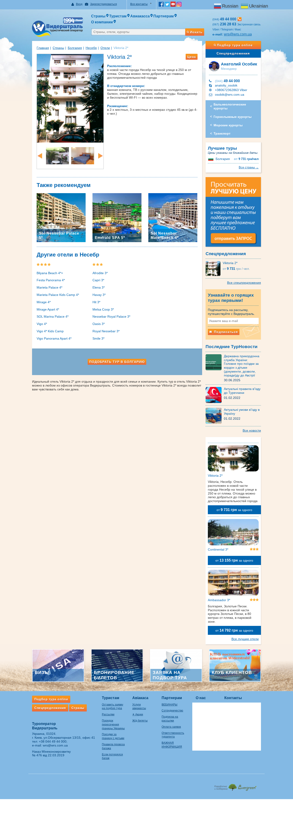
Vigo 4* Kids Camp (50, 331)
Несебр (91, 48)
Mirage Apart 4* (48, 309)
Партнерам (172, 698)
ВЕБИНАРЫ (169, 704)
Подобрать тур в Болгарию (117, 362)
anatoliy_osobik (226, 85)
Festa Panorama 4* (51, 280)
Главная (43, 48)
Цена (191, 57)
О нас (201, 698)
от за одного (234, 510)
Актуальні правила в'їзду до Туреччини (242, 391)
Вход (79, 4)
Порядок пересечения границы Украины (113, 724)
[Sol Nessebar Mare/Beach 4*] (172, 217)
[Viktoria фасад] (70, 98)
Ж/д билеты (140, 720)
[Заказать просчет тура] (233, 214)
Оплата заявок (171, 726)
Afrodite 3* (100, 273)
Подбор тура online (235, 45)
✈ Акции (137, 714)
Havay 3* (99, 295)
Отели (105, 48)
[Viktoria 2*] (214, 268)
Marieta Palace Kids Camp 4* (58, 295)
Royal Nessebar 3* (105, 331)
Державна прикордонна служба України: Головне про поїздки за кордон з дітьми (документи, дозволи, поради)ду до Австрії (241, 365)
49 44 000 (227, 81)
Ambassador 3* (219, 600)
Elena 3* (98, 287)
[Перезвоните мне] (239, 19)
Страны (58, 48)
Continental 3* (218, 549)
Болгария (75, 48)
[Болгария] (211, 159)
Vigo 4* (42, 324)
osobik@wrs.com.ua (229, 94)
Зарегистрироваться (103, 4)
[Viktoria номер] (82, 155)
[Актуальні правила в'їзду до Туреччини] (215, 395)
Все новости (252, 430)
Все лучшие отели (245, 639)
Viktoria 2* (230, 263)
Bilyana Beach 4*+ (50, 273)
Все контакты (139, 4)
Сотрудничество (172, 710)
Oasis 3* (98, 324)
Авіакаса (140, 698)
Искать (196, 32)
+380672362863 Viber (231, 90)
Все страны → (249, 167)
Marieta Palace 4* (49, 287)
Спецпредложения (233, 53)
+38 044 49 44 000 (52, 741)
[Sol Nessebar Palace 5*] (61, 217)
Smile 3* (98, 338)
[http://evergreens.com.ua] (235, 786)
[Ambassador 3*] (233, 583)
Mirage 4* (44, 302)
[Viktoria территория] (57, 155)
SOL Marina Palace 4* (52, 316)
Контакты (233, 698)
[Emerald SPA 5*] (116, 217)
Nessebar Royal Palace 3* (111, 316)
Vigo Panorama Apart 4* (54, 338)
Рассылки (108, 714)
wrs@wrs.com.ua (238, 34)
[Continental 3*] (233, 533)
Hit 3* (96, 302)
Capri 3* (98, 280)
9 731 (246, 159)
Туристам (110, 698)
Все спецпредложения (244, 282)
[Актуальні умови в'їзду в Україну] (215, 415)
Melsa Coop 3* (103, 309)
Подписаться (225, 332)
